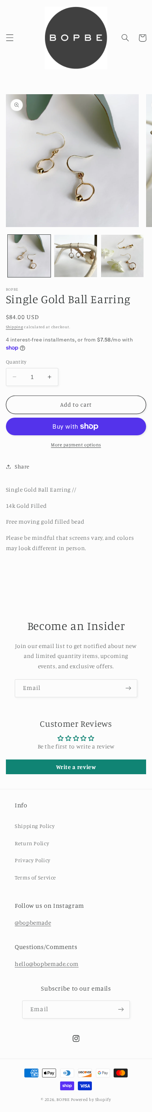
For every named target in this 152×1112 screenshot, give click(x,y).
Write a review (76, 767)
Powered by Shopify (91, 1099)
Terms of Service (35, 877)
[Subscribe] (128, 688)
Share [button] (22, 466)
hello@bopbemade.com (47, 963)
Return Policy (32, 843)
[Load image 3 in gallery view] (122, 256)
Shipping (14, 327)
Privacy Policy (33, 860)
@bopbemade (33, 922)
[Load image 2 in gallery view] (75, 256)
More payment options (76, 444)
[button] (9, 37)
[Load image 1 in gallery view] (29, 256)
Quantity (16, 362)
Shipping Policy (35, 826)
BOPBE (63, 1099)
